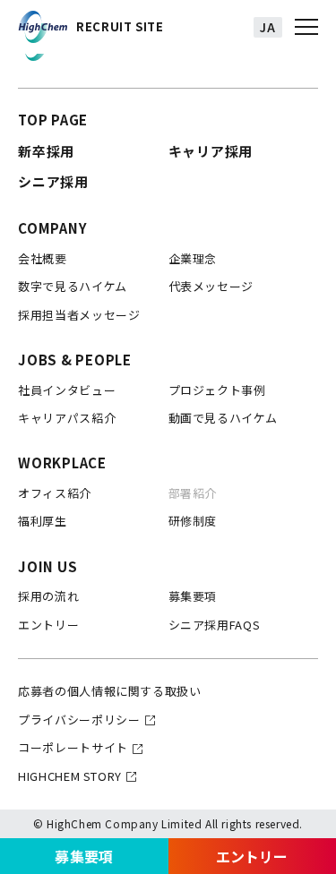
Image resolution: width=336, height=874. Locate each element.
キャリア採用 (211, 150)
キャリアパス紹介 (67, 417)
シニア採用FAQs (214, 624)
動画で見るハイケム (223, 417)
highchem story (70, 775)
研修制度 (193, 520)
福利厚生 (42, 520)
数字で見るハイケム (72, 286)
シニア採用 (53, 181)
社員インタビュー (67, 389)
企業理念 (193, 258)
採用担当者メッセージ (79, 314)
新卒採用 (46, 150)
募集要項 (84, 856)
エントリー (48, 624)
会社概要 (42, 258)
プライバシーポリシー (79, 719)
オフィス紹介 (54, 492)
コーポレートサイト (73, 747)
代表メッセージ (211, 286)
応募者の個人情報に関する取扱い (110, 690)
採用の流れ (48, 595)
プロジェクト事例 (217, 389)
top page (53, 119)
